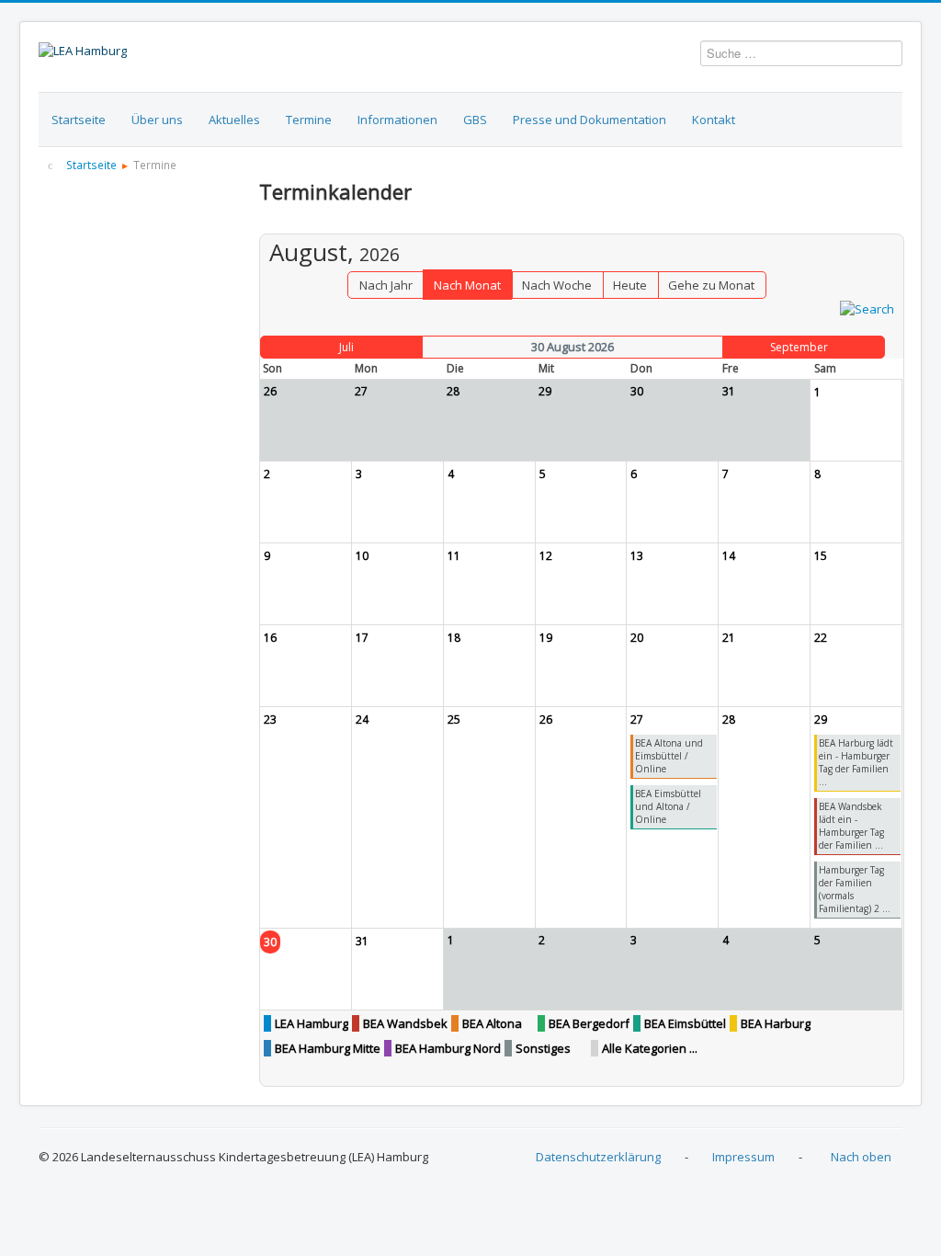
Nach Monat (467, 285)
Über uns (157, 119)
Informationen (397, 119)
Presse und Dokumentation (589, 119)
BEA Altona (492, 1023)
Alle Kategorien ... (649, 1048)
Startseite (78, 119)
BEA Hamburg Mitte (327, 1048)
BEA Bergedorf (589, 1023)
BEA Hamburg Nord (448, 1048)
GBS (475, 119)
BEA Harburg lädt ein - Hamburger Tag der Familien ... (856, 762)
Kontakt (713, 119)
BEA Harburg (776, 1023)
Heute (630, 285)
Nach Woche (557, 285)
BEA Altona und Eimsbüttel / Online (669, 755)
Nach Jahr (386, 285)
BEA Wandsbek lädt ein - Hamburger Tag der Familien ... (851, 825)
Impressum (743, 1156)
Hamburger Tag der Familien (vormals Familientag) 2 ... (854, 889)
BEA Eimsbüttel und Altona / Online (668, 806)
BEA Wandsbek (405, 1023)
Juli (346, 347)
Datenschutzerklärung (598, 1156)
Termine (309, 119)
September (799, 347)
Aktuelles (234, 119)
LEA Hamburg (311, 1023)
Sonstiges (543, 1048)
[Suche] (867, 307)
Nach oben (861, 1156)
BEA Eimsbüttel (685, 1023)
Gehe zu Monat (711, 285)
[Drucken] (890, 224)
